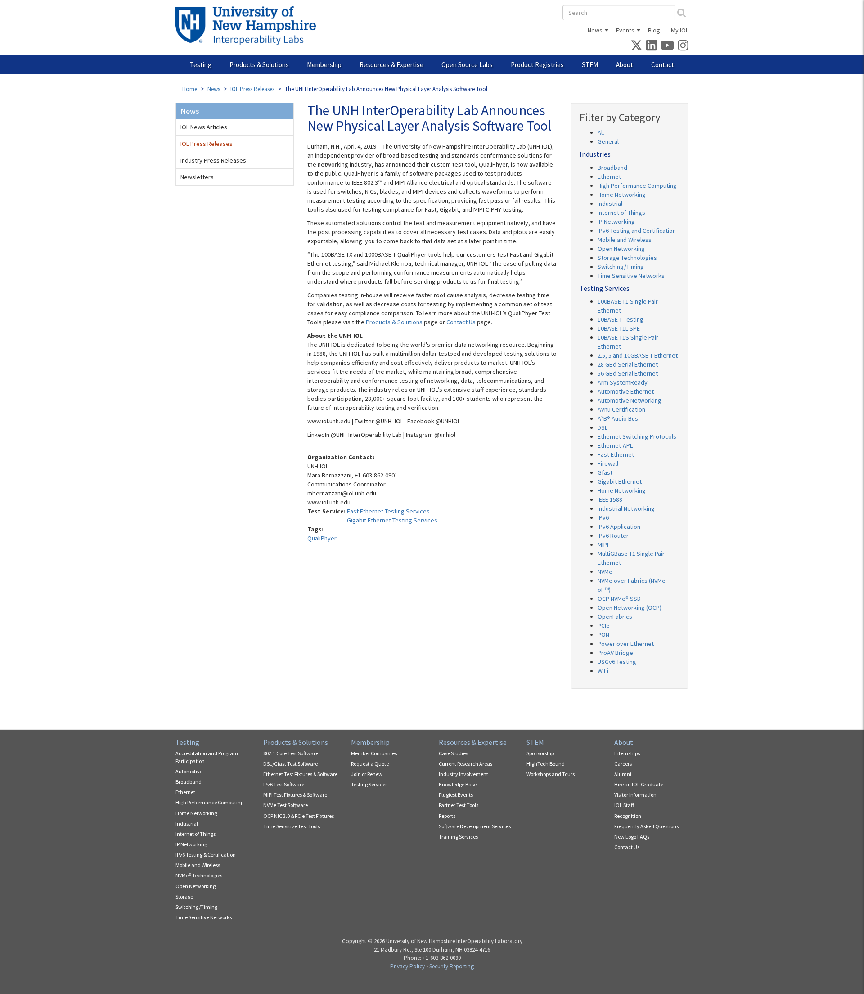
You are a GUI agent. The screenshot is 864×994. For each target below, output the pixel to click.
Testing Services (369, 784)
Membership (324, 64)
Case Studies (453, 753)
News (595, 30)
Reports (447, 815)
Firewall (608, 463)
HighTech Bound (545, 763)
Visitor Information (635, 794)
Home (189, 89)
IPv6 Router (613, 535)
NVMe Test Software (285, 805)
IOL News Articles (203, 127)
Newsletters (197, 177)
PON (603, 635)
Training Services (458, 836)
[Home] (249, 25)
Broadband (612, 167)
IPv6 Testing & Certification (206, 854)
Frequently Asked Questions (646, 826)
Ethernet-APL (615, 445)
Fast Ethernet (616, 454)
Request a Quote (370, 763)
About (624, 64)
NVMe (605, 571)
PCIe (604, 626)
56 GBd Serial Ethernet (628, 373)
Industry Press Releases (213, 160)
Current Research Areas (465, 763)
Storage (184, 896)
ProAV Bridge (615, 653)
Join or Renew (366, 774)
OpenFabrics (615, 617)
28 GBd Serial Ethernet (628, 364)
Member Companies (374, 753)
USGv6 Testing (617, 662)
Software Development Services (475, 826)
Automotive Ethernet (626, 391)
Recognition (627, 815)
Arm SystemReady (623, 382)
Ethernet (609, 176)
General (608, 141)
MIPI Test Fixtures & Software (295, 794)
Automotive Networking (630, 400)
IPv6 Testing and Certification (637, 231)
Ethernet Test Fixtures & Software (300, 774)
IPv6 (603, 517)
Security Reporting (451, 966)
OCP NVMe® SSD (619, 599)
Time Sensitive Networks (631, 276)
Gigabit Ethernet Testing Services (392, 520)
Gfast (605, 472)
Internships (627, 753)
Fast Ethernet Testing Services (388, 511)
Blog (654, 30)
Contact (662, 64)
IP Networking (616, 222)
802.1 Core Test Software (290, 753)
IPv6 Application (619, 526)
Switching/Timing (621, 267)
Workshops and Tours (550, 774)
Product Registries (537, 64)
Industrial (610, 204)
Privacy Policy (407, 966)
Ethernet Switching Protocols (637, 436)
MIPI (603, 544)
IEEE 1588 (610, 499)
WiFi (603, 671)
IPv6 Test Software (283, 784)
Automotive (189, 771)
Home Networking (622, 195)
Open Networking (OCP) (630, 608)
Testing (201, 64)
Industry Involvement (463, 774)
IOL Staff (624, 805)
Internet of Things (621, 213)
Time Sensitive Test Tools (291, 826)
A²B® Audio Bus (618, 418)
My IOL (679, 30)
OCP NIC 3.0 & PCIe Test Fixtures (298, 815)
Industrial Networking (626, 508)
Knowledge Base (458, 784)
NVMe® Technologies (199, 875)
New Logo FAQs (631, 836)
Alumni (622, 774)
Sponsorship (540, 753)
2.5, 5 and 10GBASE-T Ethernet (638, 355)
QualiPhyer (322, 538)
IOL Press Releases (252, 89)
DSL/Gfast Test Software (290, 763)
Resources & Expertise (391, 64)
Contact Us (461, 322)
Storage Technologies (627, 258)
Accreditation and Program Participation (207, 757)
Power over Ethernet (626, 644)
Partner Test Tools (458, 805)
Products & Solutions (259, 64)
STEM (590, 64)
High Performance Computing (637, 186)
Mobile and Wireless (625, 240)
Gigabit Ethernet (620, 481)
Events (625, 30)
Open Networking (621, 249)
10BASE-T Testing (621, 319)
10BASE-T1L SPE (619, 328)
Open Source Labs (467, 64)
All (601, 132)
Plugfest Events (456, 794)
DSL (603, 427)
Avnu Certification (621, 409)
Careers (623, 763)
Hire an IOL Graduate (638, 784)
